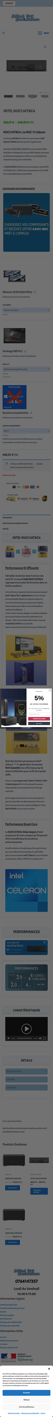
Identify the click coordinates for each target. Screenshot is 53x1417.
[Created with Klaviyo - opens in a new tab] (26, 728)
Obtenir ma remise (39, 719)
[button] (49, 1368)
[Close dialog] (50, 690)
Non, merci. (39, 723)
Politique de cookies (14, 1413)
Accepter (26, 1392)
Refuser (27, 1400)
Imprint (42, 1413)
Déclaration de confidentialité (30, 1413)
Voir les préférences (26, 1407)
